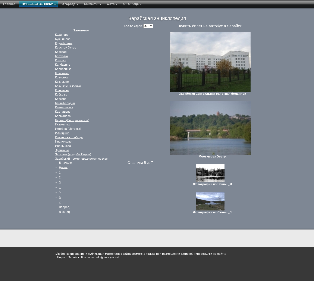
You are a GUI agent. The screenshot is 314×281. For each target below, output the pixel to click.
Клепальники (64, 107)
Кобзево (60, 98)
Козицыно (62, 81)
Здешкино (62, 150)
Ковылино (62, 90)
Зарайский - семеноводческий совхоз (81, 158)
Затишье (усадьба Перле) (73, 154)
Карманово (63, 116)
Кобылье (61, 94)
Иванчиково (63, 141)
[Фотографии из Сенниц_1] (210, 201)
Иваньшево (63, 145)
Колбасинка (63, 69)
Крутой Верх (63, 43)
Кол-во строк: (133, 26)
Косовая (61, 51)
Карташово (62, 111)
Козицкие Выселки (68, 86)
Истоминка (62, 124)
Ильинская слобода (69, 137)
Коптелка (61, 56)
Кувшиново (62, 39)
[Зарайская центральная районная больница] (210, 62)
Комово (60, 60)
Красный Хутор (65, 47)
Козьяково (62, 73)
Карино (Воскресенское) (72, 120)
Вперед (64, 207)
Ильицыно (62, 133)
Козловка (61, 77)
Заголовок (81, 30)
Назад (63, 167)
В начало (65, 162)
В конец (64, 211)
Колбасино (62, 64)
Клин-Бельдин (65, 103)
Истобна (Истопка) (68, 128)
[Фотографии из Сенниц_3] (210, 173)
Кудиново (61, 34)
